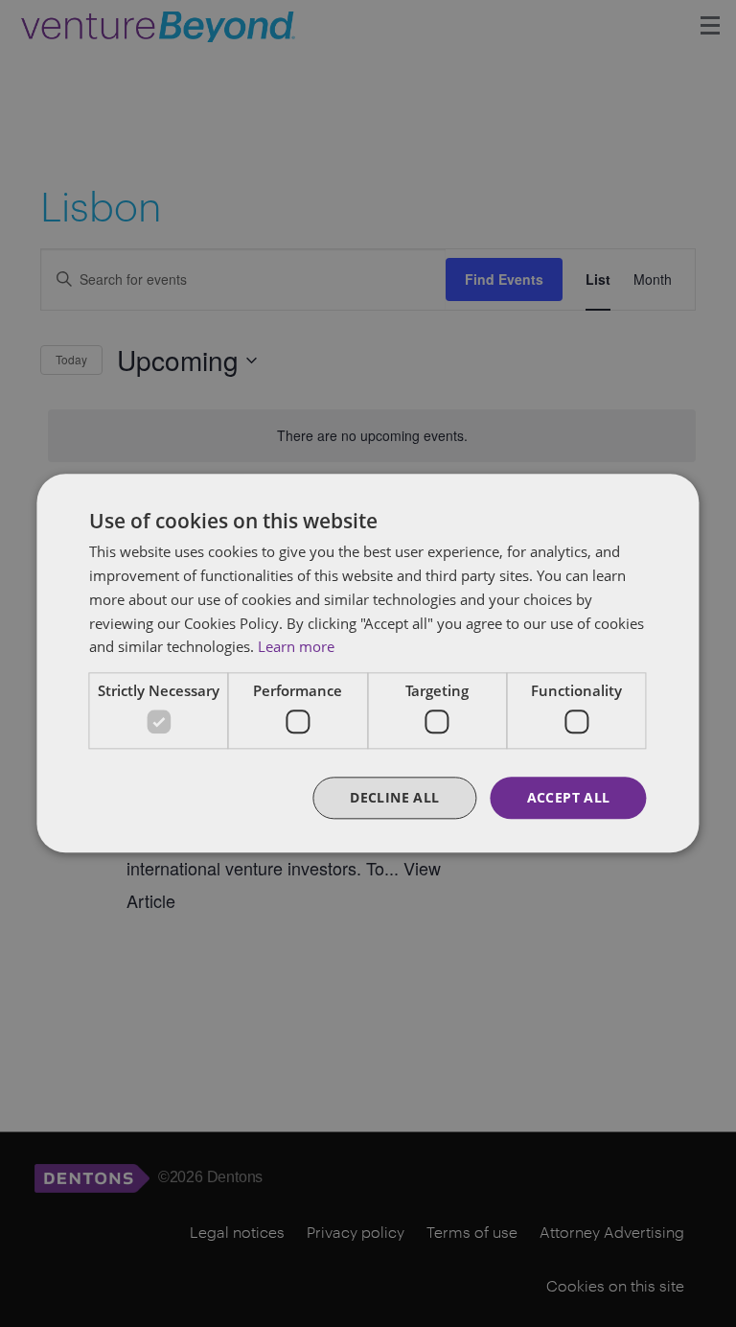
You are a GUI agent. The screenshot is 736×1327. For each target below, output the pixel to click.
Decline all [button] (394, 797)
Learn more (296, 647)
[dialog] (368, 663)
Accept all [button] (568, 797)
